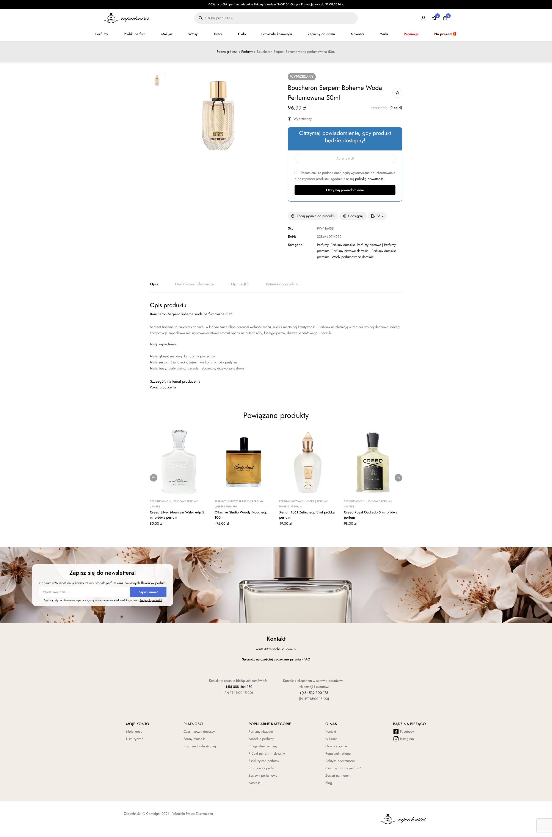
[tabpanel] (276, 336)
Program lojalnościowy (199, 746)
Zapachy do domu (321, 33)
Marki (384, 33)
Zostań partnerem (337, 775)
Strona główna (226, 51)
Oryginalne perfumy (263, 746)
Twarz (217, 33)
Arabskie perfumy (261, 738)
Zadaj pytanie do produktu (316, 215)
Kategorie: (296, 244)
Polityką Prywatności (151, 600)
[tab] (154, 284)
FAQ (380, 215)
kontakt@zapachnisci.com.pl (276, 648)
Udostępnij (356, 215)
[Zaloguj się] (423, 18)
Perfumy (101, 33)
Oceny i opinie (336, 746)
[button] (153, 478)
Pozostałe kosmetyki (276, 33)
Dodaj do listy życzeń (397, 93)
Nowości (357, 33)
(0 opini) (395, 107)
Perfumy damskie (343, 244)
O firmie (331, 738)
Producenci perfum (262, 768)
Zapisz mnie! (148, 592)
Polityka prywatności (340, 760)
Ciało (242, 33)
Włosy (193, 33)
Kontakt (330, 731)
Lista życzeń (134, 738)
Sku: (291, 228)
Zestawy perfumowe (263, 775)
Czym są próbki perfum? (343, 768)
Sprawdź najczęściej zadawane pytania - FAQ (276, 659)
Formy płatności (194, 738)
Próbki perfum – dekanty (267, 753)
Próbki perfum (135, 33)
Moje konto (134, 731)
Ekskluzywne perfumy (264, 760)
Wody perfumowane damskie (353, 256)
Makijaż (167, 33)
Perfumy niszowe (261, 731)
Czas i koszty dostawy (199, 731)
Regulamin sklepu (338, 753)
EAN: (292, 236)
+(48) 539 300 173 (314, 692)
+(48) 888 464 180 (238, 686)
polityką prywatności (369, 178)
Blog (328, 782)
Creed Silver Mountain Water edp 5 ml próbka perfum (177, 515)
